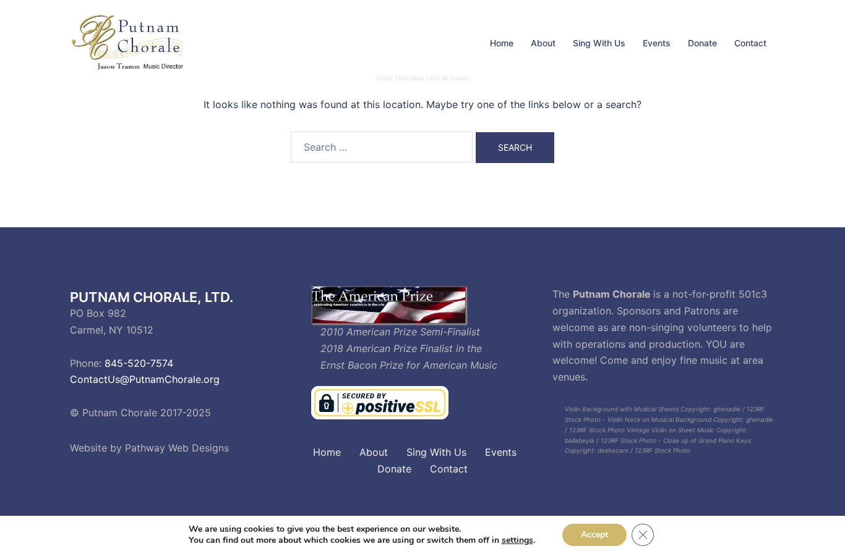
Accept (594, 534)
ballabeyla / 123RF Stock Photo (610, 440)
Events (657, 43)
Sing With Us (599, 43)
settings (517, 540)
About (543, 43)
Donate (702, 43)
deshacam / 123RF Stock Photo (644, 450)
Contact (750, 43)
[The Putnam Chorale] (130, 42)
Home (501, 43)
